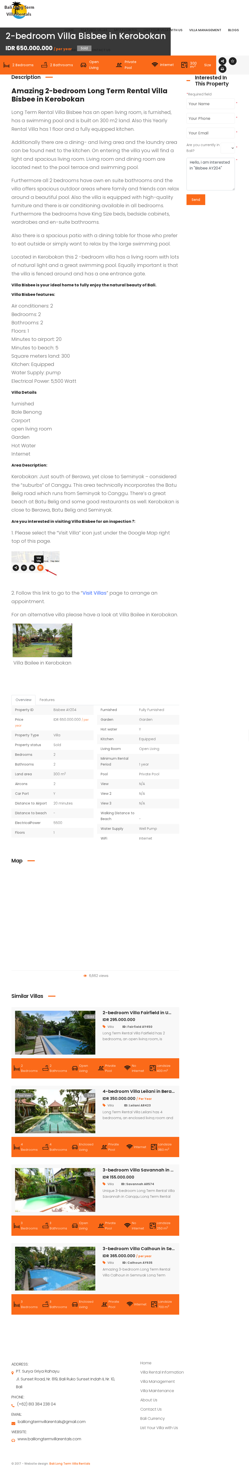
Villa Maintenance (157, 1391)
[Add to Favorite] (233, 61)
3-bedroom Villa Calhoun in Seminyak (146, 1248)
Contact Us (151, 1409)
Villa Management (157, 1381)
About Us (148, 1400)
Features (47, 699)
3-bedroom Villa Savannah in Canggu (146, 1170)
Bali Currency (152, 1418)
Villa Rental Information (162, 1372)
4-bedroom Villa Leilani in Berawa (140, 1091)
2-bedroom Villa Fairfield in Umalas (143, 1013)
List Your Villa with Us (159, 1428)
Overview (23, 699)
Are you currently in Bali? (203, 147)
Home (145, 1363)
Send (196, 199)
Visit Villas (94, 593)
